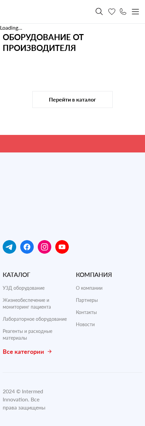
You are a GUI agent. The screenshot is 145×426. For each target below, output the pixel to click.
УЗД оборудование (24, 288)
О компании (89, 288)
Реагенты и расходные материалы (27, 334)
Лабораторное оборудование (35, 319)
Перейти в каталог (72, 99)
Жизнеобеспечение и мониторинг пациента (27, 303)
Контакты (86, 312)
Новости (85, 324)
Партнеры (87, 300)
